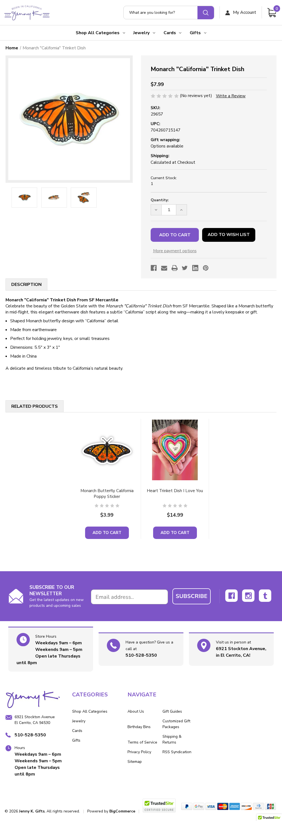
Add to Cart (107, 532)
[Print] (175, 268)
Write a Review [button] (231, 96)
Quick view (107, 449)
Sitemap (135, 761)
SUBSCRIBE (191, 596)
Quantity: (160, 200)
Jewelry (141, 33)
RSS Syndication (176, 752)
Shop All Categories (98, 33)
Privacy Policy (139, 752)
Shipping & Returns (171, 739)
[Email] (164, 268)
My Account (244, 12)
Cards (170, 33)
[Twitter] (185, 268)
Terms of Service (142, 742)
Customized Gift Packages (176, 723)
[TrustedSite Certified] (159, 805)
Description (26, 284)
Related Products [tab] (34, 406)
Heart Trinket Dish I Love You (175, 490)
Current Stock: (164, 180)
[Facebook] (154, 268)
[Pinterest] (206, 268)
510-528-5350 (141, 655)
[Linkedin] (195, 268)
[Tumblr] (265, 595)
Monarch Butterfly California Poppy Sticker (107, 494)
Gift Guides (172, 711)
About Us (136, 711)
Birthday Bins (139, 726)
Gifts (195, 33)
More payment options (175, 251)
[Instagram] (248, 595)
